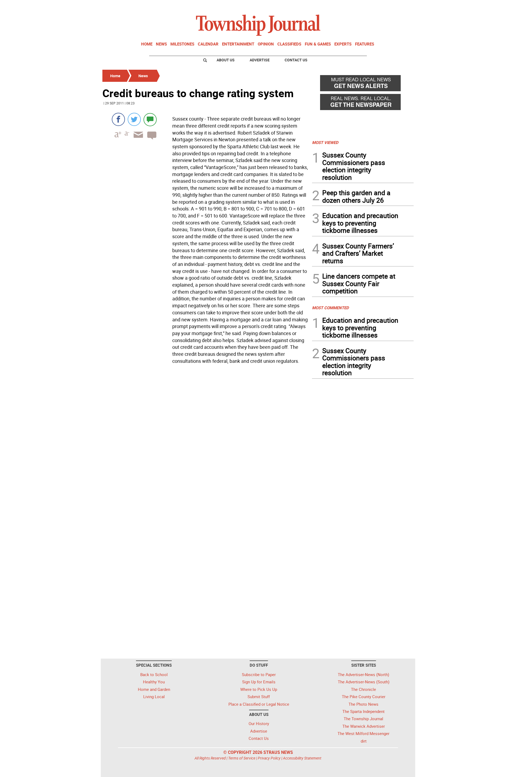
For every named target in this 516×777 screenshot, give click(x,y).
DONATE (401, 6)
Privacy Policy (269, 758)
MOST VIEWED (325, 142)
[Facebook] (118, 119)
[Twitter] (134, 119)
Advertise (260, 59)
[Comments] (150, 119)
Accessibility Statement (302, 758)
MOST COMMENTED (330, 307)
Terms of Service (241, 758)
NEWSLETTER (370, 6)
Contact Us (296, 59)
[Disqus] (205, 439)
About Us (226, 59)
